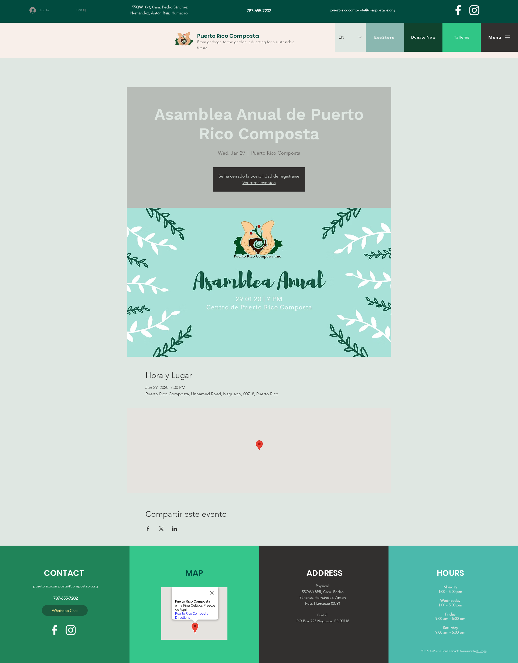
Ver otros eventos (259, 182)
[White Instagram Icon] (474, 10)
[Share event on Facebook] (148, 528)
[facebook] (458, 10)
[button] (84, 10)
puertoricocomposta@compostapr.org (65, 586)
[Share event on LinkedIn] (174, 528)
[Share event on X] (161, 528)
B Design (481, 650)
